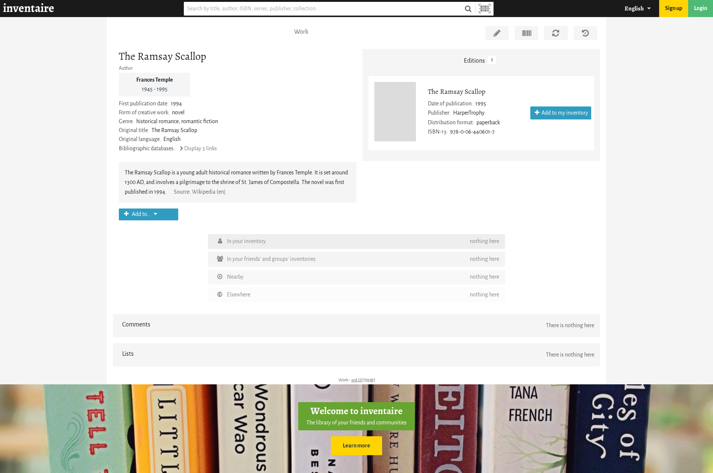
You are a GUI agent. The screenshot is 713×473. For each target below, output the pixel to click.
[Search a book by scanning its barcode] (485, 9)
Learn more (356, 445)
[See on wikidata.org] (526, 33)
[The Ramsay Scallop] (395, 111)
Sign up (673, 8)
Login (700, 8)
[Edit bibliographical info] (497, 33)
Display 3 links (200, 148)
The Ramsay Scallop (456, 91)
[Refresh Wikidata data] (555, 33)
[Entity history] (585, 33)
